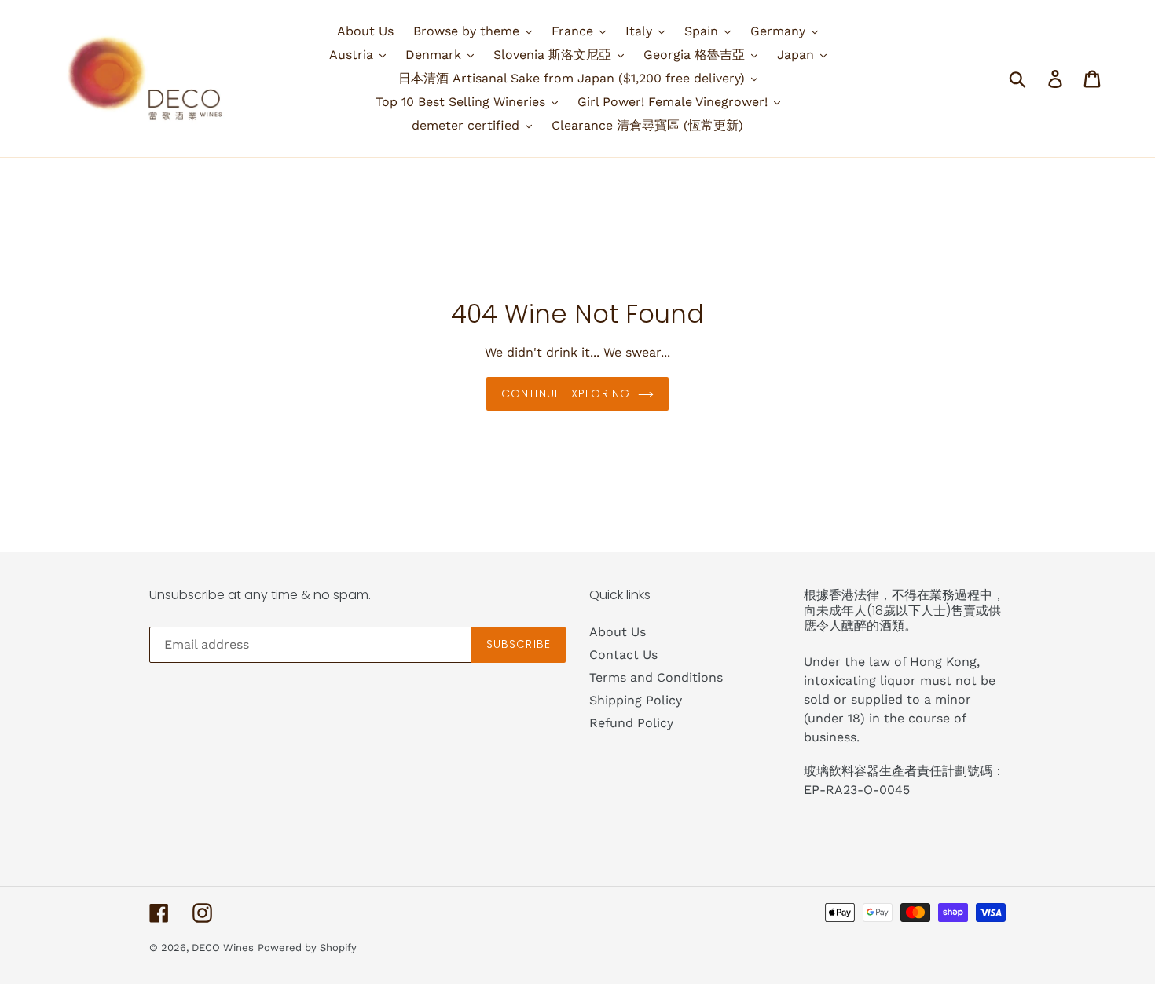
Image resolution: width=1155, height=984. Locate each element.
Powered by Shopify (307, 947)
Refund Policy (631, 722)
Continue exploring (565, 393)
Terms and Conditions (656, 677)
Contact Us (623, 654)
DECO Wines (223, 947)
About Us (617, 631)
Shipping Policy (635, 700)
